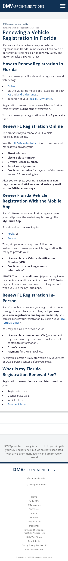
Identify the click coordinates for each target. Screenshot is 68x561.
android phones (26, 94)
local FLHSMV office (40, 99)
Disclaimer (34, 525)
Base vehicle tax (17, 404)
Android (12, 238)
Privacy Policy (34, 521)
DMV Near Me (34, 505)
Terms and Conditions (34, 529)
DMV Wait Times (34, 537)
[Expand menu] (62, 6)
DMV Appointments (11, 24)
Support (34, 517)
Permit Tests (34, 541)
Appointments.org (23, 6)
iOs (9, 94)
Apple (11, 233)
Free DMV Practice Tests (34, 532)
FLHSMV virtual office (25, 143)
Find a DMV (34, 501)
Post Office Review (34, 549)
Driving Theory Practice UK (34, 545)
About (34, 513)
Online (11, 86)
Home (34, 496)
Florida (25, 24)
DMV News (34, 509)
